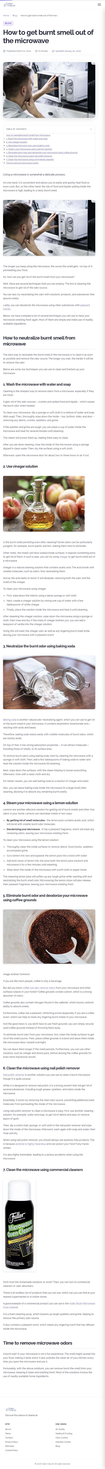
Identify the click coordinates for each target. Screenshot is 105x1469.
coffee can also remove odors (39, 987)
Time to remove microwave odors (22, 163)
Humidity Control (63, 1442)
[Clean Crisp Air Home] (9, 4)
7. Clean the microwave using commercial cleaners (30, 159)
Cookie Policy (11, 1450)
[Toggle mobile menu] (99, 4)
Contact (9, 1438)
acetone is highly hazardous (30, 1144)
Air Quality (60, 1429)
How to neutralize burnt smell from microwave (28, 135)
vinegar (63, 556)
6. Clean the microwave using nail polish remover (29, 156)
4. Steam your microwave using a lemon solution (29, 149)
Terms (7, 1433)
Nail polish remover (13, 1074)
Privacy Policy (11, 1442)
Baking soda (9, 719)
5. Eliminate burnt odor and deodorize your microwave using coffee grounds (42, 152)
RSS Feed (9, 1446)
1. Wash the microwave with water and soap (27, 138)
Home (6, 15)
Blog (15, 15)
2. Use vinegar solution (16, 142)
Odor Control (62, 1438)
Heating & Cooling (64, 1433)
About (8, 1429)
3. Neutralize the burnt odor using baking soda (27, 145)
